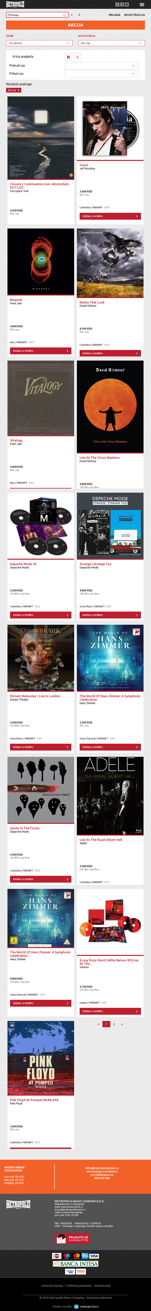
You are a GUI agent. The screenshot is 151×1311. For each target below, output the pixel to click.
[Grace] (110, 128)
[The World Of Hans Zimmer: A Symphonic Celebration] (110, 658)
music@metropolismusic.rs (70, 1209)
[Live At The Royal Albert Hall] (110, 796)
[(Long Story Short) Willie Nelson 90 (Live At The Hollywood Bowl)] (110, 922)
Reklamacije (102, 1285)
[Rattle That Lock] (110, 263)
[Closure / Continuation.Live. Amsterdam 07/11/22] (40, 138)
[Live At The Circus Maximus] (110, 407)
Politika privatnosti (78, 1285)
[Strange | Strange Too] (110, 526)
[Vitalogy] (40, 398)
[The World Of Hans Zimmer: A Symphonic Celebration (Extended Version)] (40, 918)
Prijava (114, 14)
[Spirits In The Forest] (40, 790)
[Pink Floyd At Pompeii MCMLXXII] (40, 1058)
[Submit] (64, 16)
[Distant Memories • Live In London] (40, 658)
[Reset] (72, 15)
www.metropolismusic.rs (69, 1206)
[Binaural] (40, 262)
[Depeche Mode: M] (40, 526)
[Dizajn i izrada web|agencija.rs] (85, 1306)
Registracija (134, 14)
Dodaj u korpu (93, 216)
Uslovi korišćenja (52, 1285)
